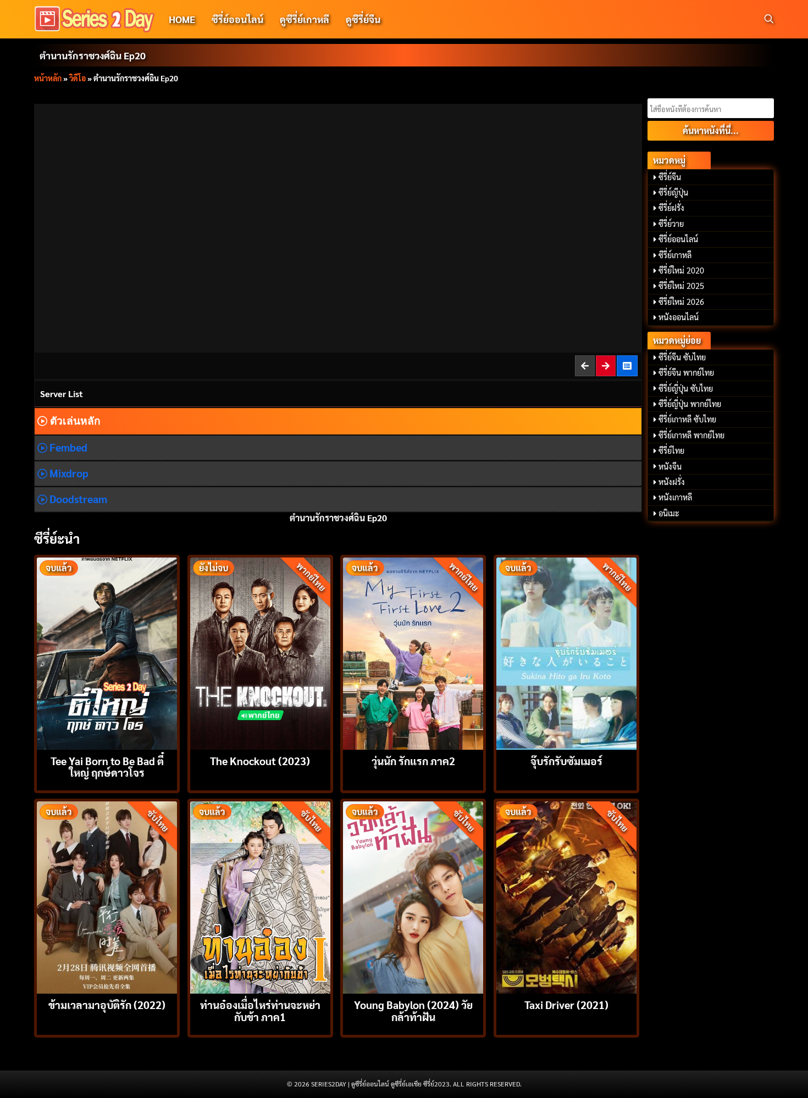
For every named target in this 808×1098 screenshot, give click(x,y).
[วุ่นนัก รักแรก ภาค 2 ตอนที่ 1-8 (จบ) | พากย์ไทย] (413, 652)
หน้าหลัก (48, 78)
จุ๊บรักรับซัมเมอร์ (566, 760)
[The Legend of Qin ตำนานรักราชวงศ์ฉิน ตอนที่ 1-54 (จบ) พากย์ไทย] (628, 365)
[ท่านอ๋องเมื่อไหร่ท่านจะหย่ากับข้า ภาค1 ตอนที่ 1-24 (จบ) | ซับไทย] (260, 896)
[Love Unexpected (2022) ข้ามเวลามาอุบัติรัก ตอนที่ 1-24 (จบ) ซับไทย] (107, 896)
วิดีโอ (77, 78)
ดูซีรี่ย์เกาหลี (304, 19)
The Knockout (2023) (260, 760)
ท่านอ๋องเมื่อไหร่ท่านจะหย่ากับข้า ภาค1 (260, 1010)
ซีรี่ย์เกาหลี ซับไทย (687, 419)
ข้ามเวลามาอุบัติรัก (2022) (106, 1004)
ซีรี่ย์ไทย (671, 450)
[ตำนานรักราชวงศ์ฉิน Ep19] (585, 365)
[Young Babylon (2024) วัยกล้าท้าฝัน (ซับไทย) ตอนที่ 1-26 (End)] (413, 896)
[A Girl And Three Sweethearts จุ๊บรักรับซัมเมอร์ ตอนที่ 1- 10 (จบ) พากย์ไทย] (566, 652)
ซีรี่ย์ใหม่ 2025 (681, 286)
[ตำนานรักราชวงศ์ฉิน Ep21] (606, 365)
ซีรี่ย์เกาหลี (674, 255)
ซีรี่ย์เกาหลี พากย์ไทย (691, 435)
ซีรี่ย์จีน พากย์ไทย (686, 372)
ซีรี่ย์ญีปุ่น (673, 192)
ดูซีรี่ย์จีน (363, 19)
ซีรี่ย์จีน (669, 177)
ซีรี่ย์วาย (671, 223)
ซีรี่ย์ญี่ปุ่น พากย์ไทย (689, 404)
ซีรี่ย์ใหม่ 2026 (681, 301)
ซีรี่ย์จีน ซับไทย (682, 357)
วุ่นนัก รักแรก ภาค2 (413, 760)
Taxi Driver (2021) (566, 1004)
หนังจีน (670, 466)
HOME (182, 19)
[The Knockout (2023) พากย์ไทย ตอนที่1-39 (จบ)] (260, 652)
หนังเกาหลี (675, 497)
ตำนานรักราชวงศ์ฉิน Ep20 (93, 55)
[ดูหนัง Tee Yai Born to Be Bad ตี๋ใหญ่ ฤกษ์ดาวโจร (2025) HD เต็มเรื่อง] (107, 652)
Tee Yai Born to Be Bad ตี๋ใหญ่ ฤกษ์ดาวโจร (107, 766)
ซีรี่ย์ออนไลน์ (237, 19)
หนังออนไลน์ (678, 317)
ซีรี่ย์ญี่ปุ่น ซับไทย (685, 388)
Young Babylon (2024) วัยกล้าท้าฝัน (413, 1010)
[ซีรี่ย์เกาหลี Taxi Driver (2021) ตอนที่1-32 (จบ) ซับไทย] (566, 896)
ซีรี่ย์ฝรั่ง (671, 208)
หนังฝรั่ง (671, 482)
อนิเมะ (668, 513)
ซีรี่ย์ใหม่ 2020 (681, 270)
